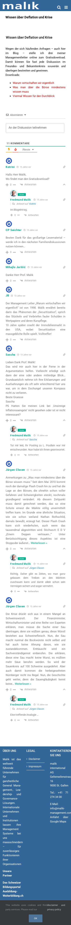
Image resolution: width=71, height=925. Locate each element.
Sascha (33, 439)
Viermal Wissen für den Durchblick (34, 96)
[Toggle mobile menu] (66, 7)
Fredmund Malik (20, 199)
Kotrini (32, 203)
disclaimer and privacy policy (56, 907)
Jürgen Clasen (36, 568)
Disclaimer (34, 758)
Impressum (35, 766)
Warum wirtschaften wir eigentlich (33, 83)
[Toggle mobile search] (59, 7)
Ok (35, 918)
